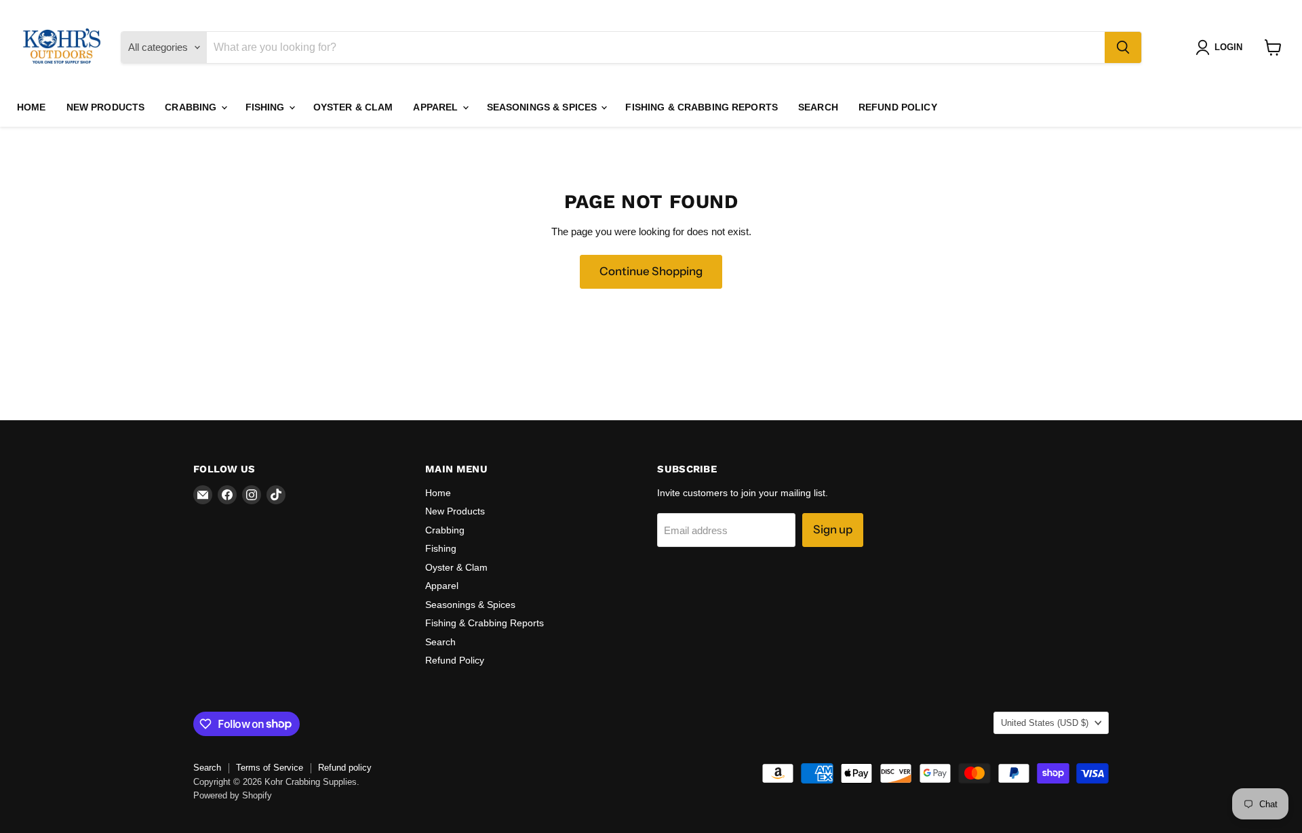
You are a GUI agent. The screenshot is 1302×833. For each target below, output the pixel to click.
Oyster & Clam (353, 107)
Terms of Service (269, 768)
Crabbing (192, 107)
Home (31, 107)
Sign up (832, 529)
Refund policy (345, 768)
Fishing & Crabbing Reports (701, 107)
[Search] (1123, 47)
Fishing (266, 107)
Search (818, 107)
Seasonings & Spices (543, 107)
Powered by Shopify (232, 795)
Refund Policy (898, 107)
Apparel (436, 107)
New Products (105, 107)
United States (1044, 723)
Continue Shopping (651, 271)
